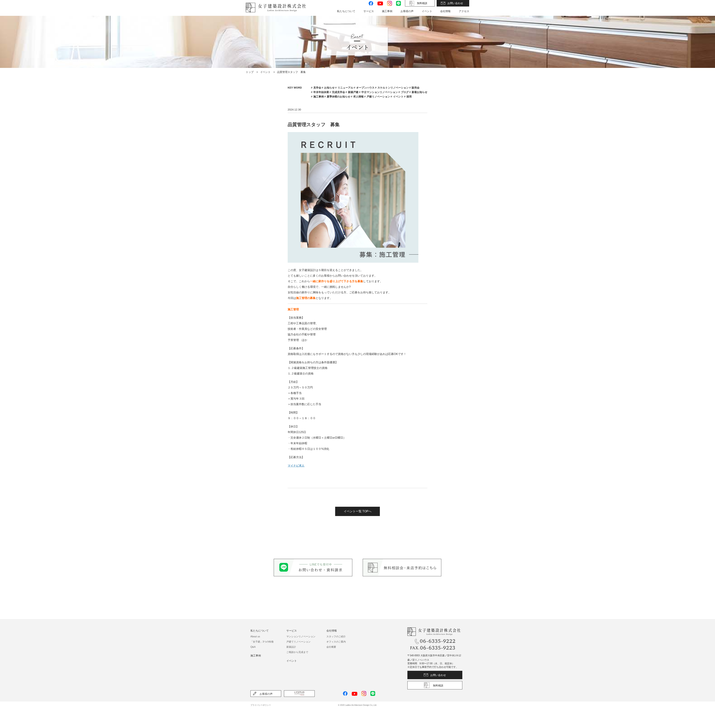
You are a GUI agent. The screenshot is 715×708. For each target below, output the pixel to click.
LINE (398, 3)
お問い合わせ (455, 3)
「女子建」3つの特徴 (262, 641)
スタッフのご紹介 (336, 636)
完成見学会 (338, 92)
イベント (427, 11)
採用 (409, 96)
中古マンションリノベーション (379, 92)
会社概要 (331, 646)
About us (255, 636)
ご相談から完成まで (297, 652)
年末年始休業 (321, 92)
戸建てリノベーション (298, 641)
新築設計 (291, 646)
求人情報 (358, 96)
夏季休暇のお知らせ (338, 96)
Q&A (253, 646)
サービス (291, 630)
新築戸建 (353, 92)
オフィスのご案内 (336, 641)
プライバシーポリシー (260, 705)
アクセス (464, 11)
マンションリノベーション (300, 636)
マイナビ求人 (296, 465)
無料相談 (422, 3)
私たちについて (259, 630)
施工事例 (318, 96)
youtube (380, 3)
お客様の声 (407, 11)
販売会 (416, 87)
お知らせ (329, 87)
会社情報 (331, 630)
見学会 (317, 87)
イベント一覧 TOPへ (357, 511)
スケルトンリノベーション (393, 87)
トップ (250, 72)
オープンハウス (365, 87)
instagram (389, 3)
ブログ (405, 92)
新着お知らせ (419, 92)
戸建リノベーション (378, 96)
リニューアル (345, 87)
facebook (370, 3)
